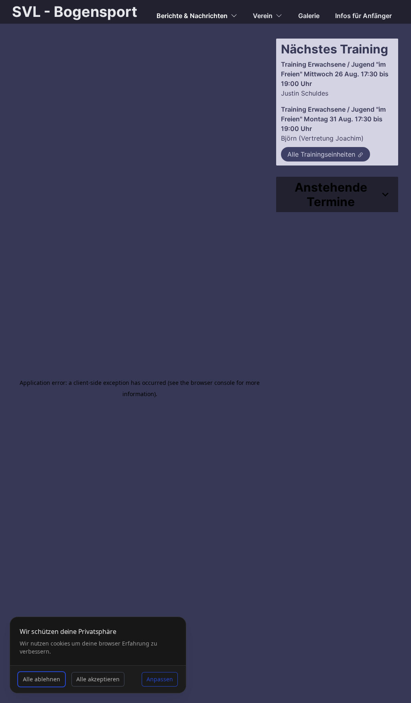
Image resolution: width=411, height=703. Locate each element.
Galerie (308, 16)
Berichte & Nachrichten (192, 16)
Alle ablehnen (41, 679)
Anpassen (159, 679)
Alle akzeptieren (98, 679)
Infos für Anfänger (363, 16)
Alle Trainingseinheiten (321, 154)
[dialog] (98, 655)
